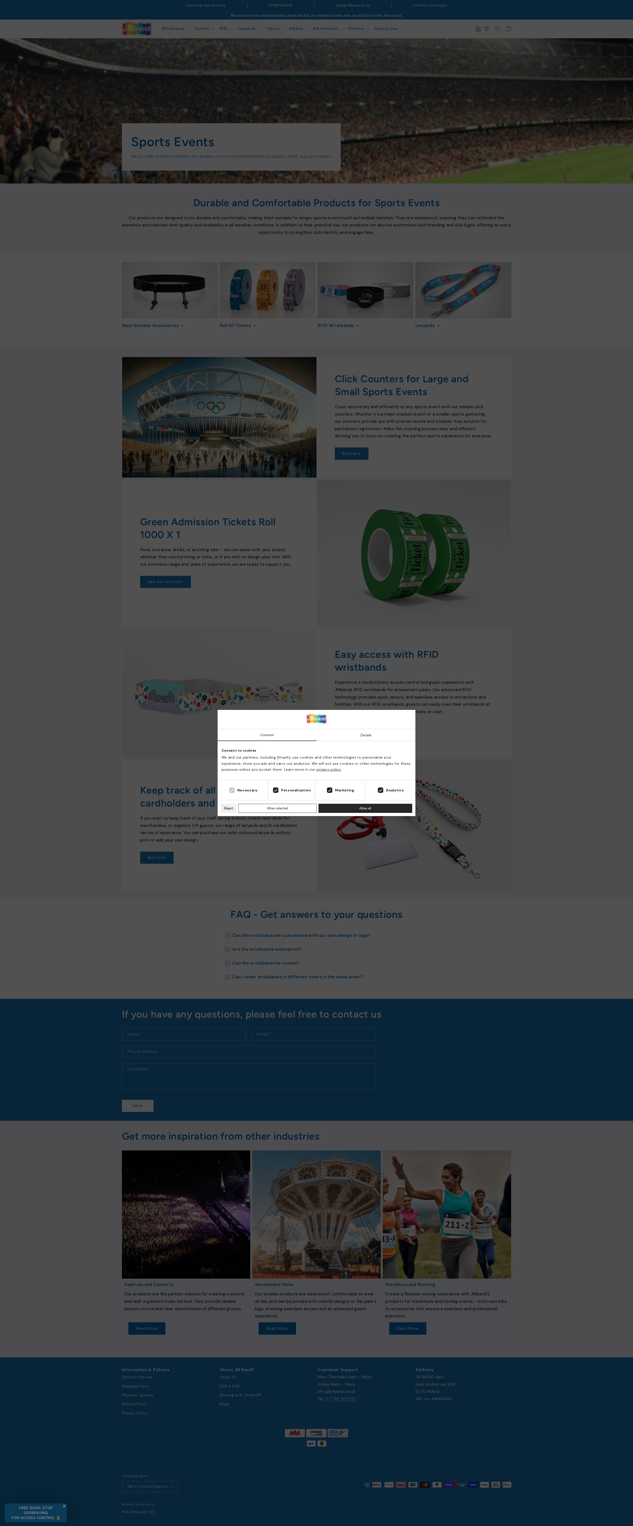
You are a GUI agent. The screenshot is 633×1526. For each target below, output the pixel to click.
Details (366, 735)
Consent (267, 735)
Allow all (365, 808)
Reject (228, 808)
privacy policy (328, 769)
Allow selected (277, 808)
